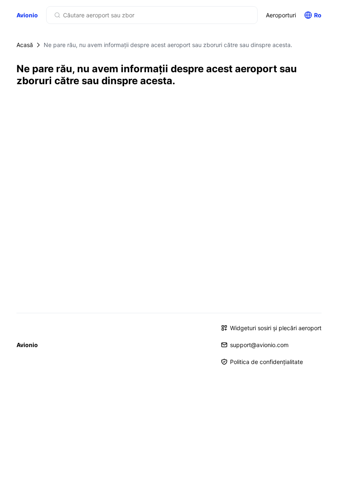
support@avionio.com (259, 344)
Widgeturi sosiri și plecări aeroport (276, 327)
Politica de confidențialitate (266, 361)
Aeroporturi (281, 15)
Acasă (24, 44)
